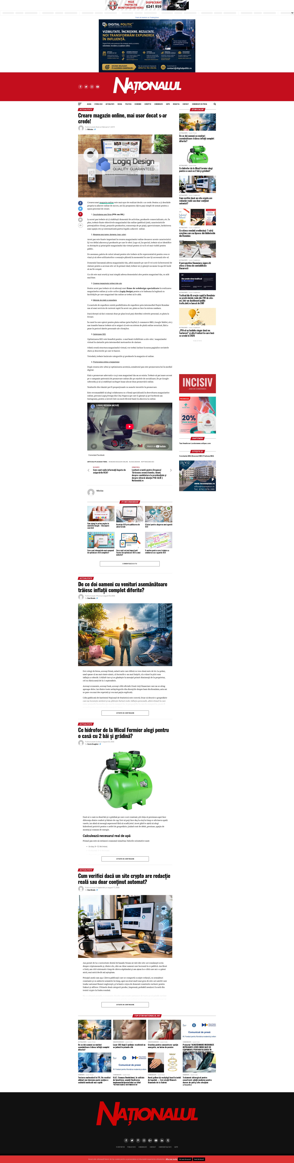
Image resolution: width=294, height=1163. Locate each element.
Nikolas (90, 129)
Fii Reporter (120, 1147)
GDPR (168, 104)
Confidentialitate (165, 1147)
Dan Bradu (91, 598)
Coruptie (147, 104)
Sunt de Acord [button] (199, 1159)
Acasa (89, 104)
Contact (186, 104)
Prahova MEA (208, 456)
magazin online (106, 202)
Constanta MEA (185, 456)
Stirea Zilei (98, 104)
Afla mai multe (171, 1159)
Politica (128, 104)
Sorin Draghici (92, 744)
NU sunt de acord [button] (185, 1159)
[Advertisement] (197, 356)
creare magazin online (119, 462)
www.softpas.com (204, 443)
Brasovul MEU (197, 456)
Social (119, 104)
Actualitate (110, 104)
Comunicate (158, 104)
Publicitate (131, 1147)
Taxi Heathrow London (188, 443)
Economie (138, 104)
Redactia (176, 104)
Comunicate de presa (199, 104)
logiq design (135, 462)
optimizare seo (148, 462)
